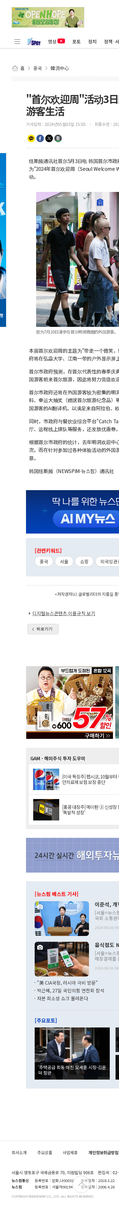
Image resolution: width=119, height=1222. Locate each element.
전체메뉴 (17, 41)
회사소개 (19, 1152)
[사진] (62, 917)
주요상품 (44, 1152)
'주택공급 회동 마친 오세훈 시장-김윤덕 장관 (72, 1070)
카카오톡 (31, 138)
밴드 (58, 138)
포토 (76, 41)
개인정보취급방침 (103, 1152)
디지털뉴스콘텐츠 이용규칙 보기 (63, 613)
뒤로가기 (44, 628)
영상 (52, 41)
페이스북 (40, 138)
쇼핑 (84, 561)
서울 (64, 561)
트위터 (49, 138)
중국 (44, 561)
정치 (92, 41)
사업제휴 (70, 1152)
